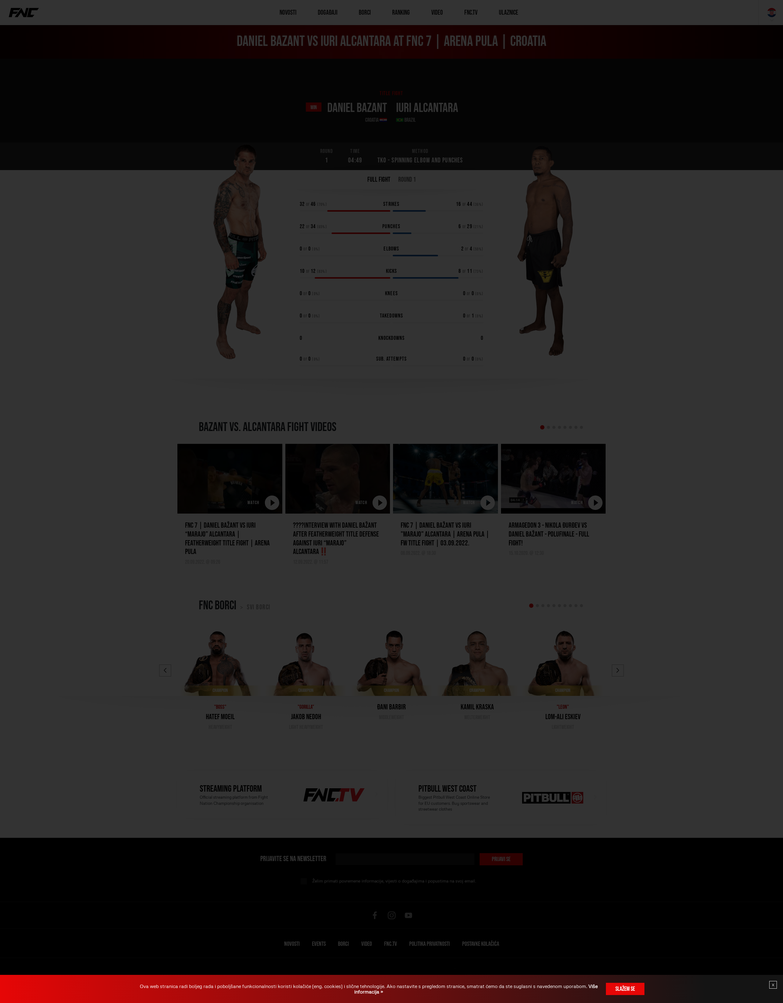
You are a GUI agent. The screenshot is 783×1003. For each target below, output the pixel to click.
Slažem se (625, 989)
